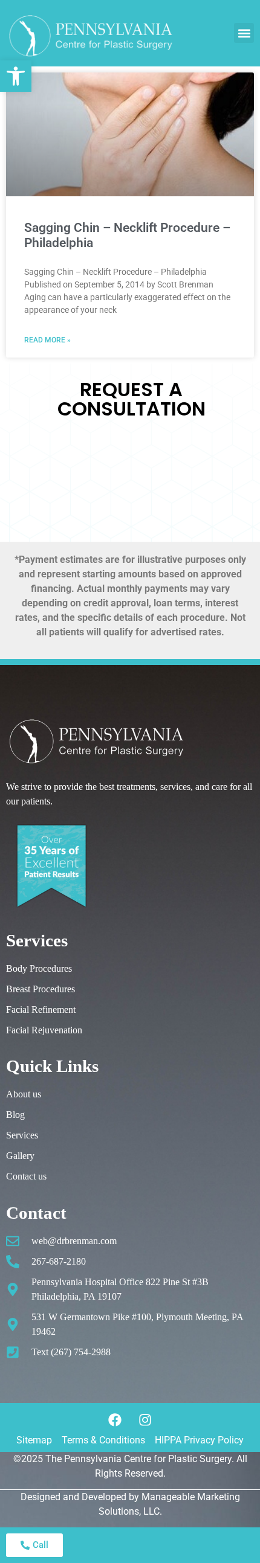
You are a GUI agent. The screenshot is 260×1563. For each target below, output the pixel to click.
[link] (15, 76)
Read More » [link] (47, 340)
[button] (244, 33)
